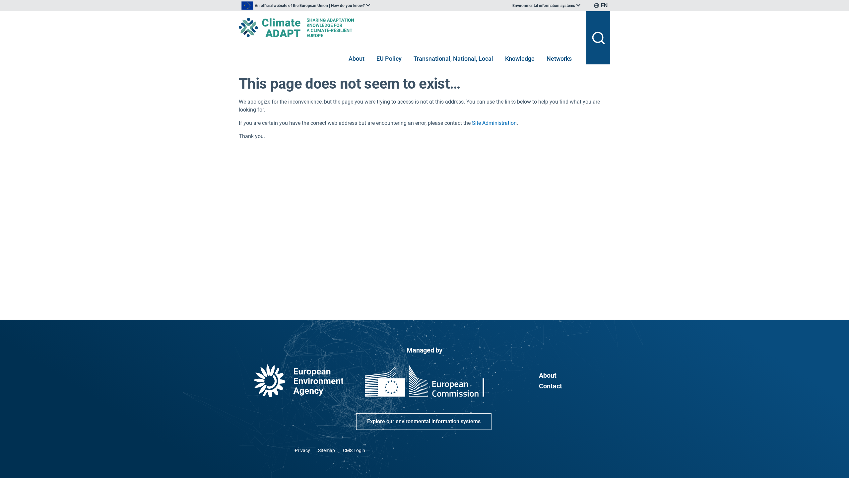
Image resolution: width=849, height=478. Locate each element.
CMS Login (354, 450)
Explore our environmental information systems (424, 421)
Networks (559, 58)
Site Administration (494, 123)
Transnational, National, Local (453, 58)
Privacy (302, 450)
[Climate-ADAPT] (410, 27)
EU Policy (389, 58)
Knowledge (520, 58)
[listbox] (306, 5)
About (356, 58)
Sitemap (326, 450)
